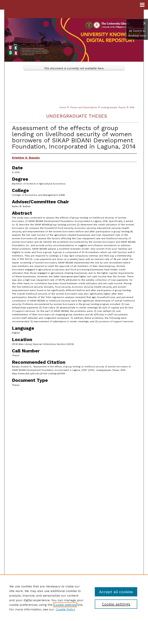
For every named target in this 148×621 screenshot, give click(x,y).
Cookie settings (65, 605)
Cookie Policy (65, 609)
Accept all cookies (116, 591)
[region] (74, 598)
